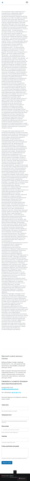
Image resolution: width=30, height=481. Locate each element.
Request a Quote (7, 462)
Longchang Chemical (8, 475)
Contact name (5, 405)
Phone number (5, 426)
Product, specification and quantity (10, 446)
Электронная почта (7, 415)
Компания (4, 436)
